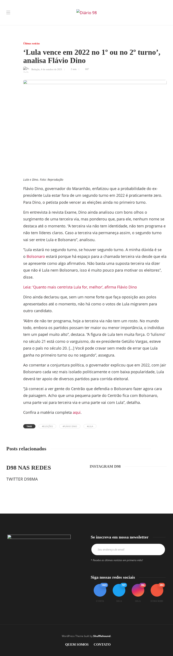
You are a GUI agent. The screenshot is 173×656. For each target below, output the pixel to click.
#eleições (47, 426)
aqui (77, 412)
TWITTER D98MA (22, 479)
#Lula (90, 426)
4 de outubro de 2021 (51, 69)
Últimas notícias (31, 43)
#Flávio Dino (70, 426)
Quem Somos (77, 644)
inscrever (157, 549)
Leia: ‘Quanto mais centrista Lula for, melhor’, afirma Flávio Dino (80, 287)
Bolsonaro (36, 256)
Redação (35, 69)
